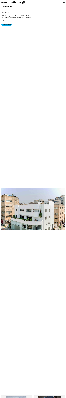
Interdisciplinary (6, 24)
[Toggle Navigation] (64, 2)
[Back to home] (13, 2)
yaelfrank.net (5, 21)
